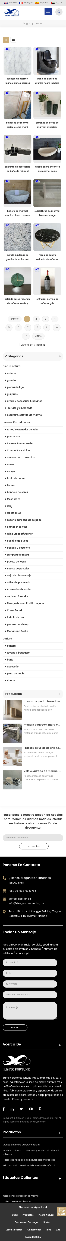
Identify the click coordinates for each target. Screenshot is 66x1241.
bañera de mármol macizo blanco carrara (17, 213)
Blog (48, 1230)
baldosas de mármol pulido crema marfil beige (17, 125)
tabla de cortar (16, 478)
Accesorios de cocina (19, 590)
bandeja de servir (17, 492)
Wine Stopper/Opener (20, 534)
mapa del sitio (33, 1237)
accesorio (12, 667)
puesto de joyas (16, 562)
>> (25, 336)
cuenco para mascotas (21, 457)
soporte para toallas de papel (24, 520)
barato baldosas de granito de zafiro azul (17, 257)
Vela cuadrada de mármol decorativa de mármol (43, 771)
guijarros (12, 394)
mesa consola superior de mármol (21, 1196)
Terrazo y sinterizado (19, 408)
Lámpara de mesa (18, 555)
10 (57, 327)
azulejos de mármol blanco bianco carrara (17, 81)
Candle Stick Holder (19, 451)
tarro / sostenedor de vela (22, 430)
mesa (10, 464)
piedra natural (12, 366)
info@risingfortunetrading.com (27, 903)
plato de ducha (16, 674)
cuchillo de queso (17, 541)
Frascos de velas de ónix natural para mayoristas (43, 748)
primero (15, 319)
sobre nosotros (14, 1230)
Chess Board (14, 610)
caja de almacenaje (19, 576)
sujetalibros (14, 513)
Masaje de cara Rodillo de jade (25, 603)
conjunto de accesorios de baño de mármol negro (17, 169)
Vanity (11, 681)
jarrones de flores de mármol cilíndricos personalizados (47, 125)
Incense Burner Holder (20, 444)
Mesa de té (13, 499)
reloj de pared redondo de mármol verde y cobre (17, 301)
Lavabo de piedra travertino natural (43, 701)
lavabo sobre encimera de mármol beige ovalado (47, 169)
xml (58, 1230)
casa (15, 1215)
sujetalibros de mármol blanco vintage (47, 213)
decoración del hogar (16, 422)
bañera (7, 639)
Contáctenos (34, 1230)
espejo (11, 471)
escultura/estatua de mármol (24, 415)
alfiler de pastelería (18, 583)
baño (10, 660)
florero (10, 485)
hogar (26, 23)
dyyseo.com (39, 1122)
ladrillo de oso (15, 617)
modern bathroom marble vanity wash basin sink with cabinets (43, 724)
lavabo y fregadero (18, 653)
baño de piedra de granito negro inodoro (47, 81)
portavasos (13, 437)
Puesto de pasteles (18, 569)
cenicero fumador (17, 596)
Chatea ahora (61, 1211)
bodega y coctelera (18, 548)
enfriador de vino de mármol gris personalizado (47, 301)
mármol (12, 373)
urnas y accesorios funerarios (24, 401)
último (38, 336)
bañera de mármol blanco (17, 1201)
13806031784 (16, 883)
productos (28, 1215)
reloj (9, 506)
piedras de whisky (18, 624)
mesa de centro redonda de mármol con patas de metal (47, 257)
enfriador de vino (17, 527)
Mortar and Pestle (17, 631)
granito (11, 380)
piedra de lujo (15, 387)
